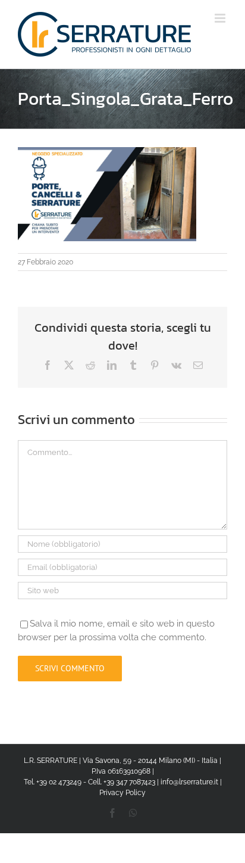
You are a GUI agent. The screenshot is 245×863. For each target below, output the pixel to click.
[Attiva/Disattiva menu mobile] (221, 18)
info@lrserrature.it (189, 782)
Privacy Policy (122, 793)
